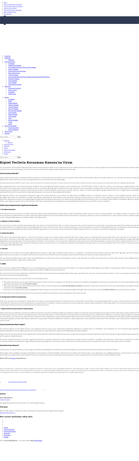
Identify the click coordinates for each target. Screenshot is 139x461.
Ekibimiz (10, 142)
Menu (5, 2)
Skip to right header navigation (13, 6)
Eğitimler (6, 146)
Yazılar (6, 148)
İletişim (6, 154)
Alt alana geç (8, 14)
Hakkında (6, 140)
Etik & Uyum (7, 152)
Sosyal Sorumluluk (9, 150)
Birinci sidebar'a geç (10, 12)
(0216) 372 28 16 (5, 399)
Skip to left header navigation (13, 4)
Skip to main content (10, 8)
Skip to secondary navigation (13, 10)
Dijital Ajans (38, 440)
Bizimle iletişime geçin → (8, 413)
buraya (13, 358)
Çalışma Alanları (8, 144)
